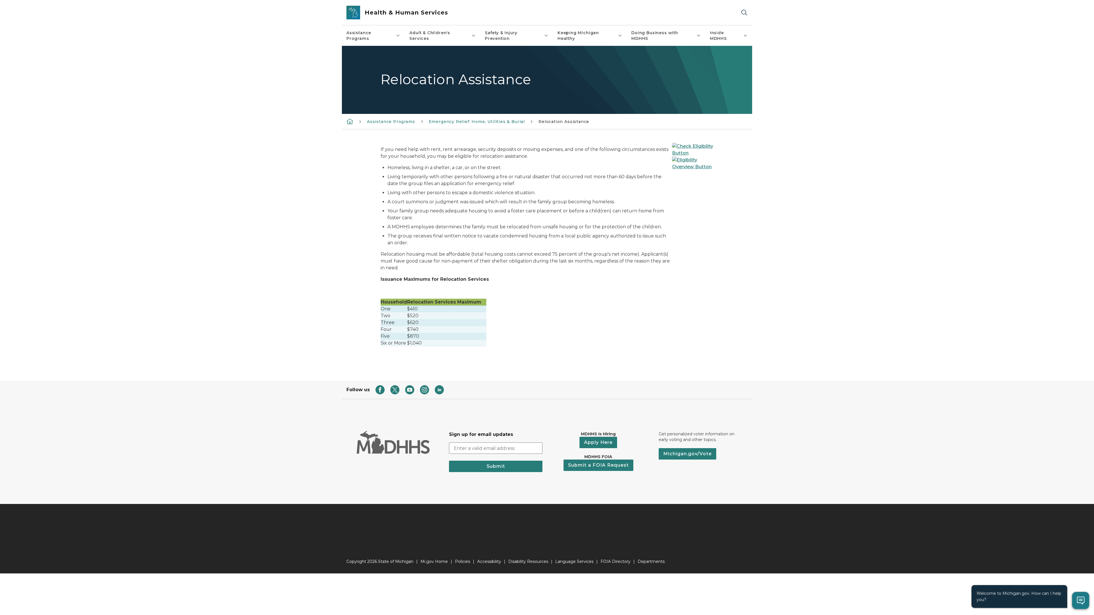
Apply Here (598, 442)
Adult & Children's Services (429, 35)
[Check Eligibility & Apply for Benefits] (692, 149)
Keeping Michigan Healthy (578, 35)
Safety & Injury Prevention (501, 35)
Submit (496, 466)
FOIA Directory (615, 561)
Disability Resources (528, 561)
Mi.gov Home (434, 561)
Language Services (574, 561)
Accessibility (489, 561)
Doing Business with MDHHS (654, 35)
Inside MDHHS (718, 35)
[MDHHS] (349, 121)
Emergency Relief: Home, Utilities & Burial (477, 121)
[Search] (744, 12)
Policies (462, 561)
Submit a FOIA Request (598, 465)
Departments (651, 561)
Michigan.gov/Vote (687, 453)
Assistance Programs (358, 35)
